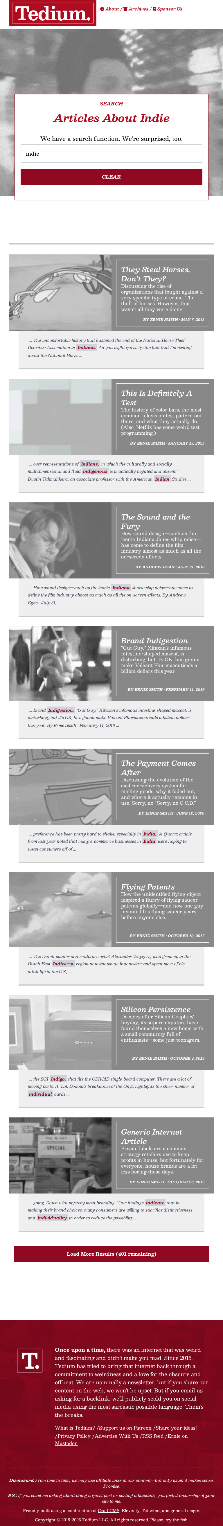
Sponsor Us (169, 8)
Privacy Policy (74, 1436)
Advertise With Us (116, 1436)
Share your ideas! (176, 1428)
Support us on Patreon (125, 1428)
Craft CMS (108, 1510)
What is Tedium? (75, 1428)
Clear (111, 177)
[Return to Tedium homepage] (52, 13)
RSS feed (152, 1436)
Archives (138, 8)
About (112, 8)
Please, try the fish (169, 1519)
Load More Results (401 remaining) (112, 1254)
